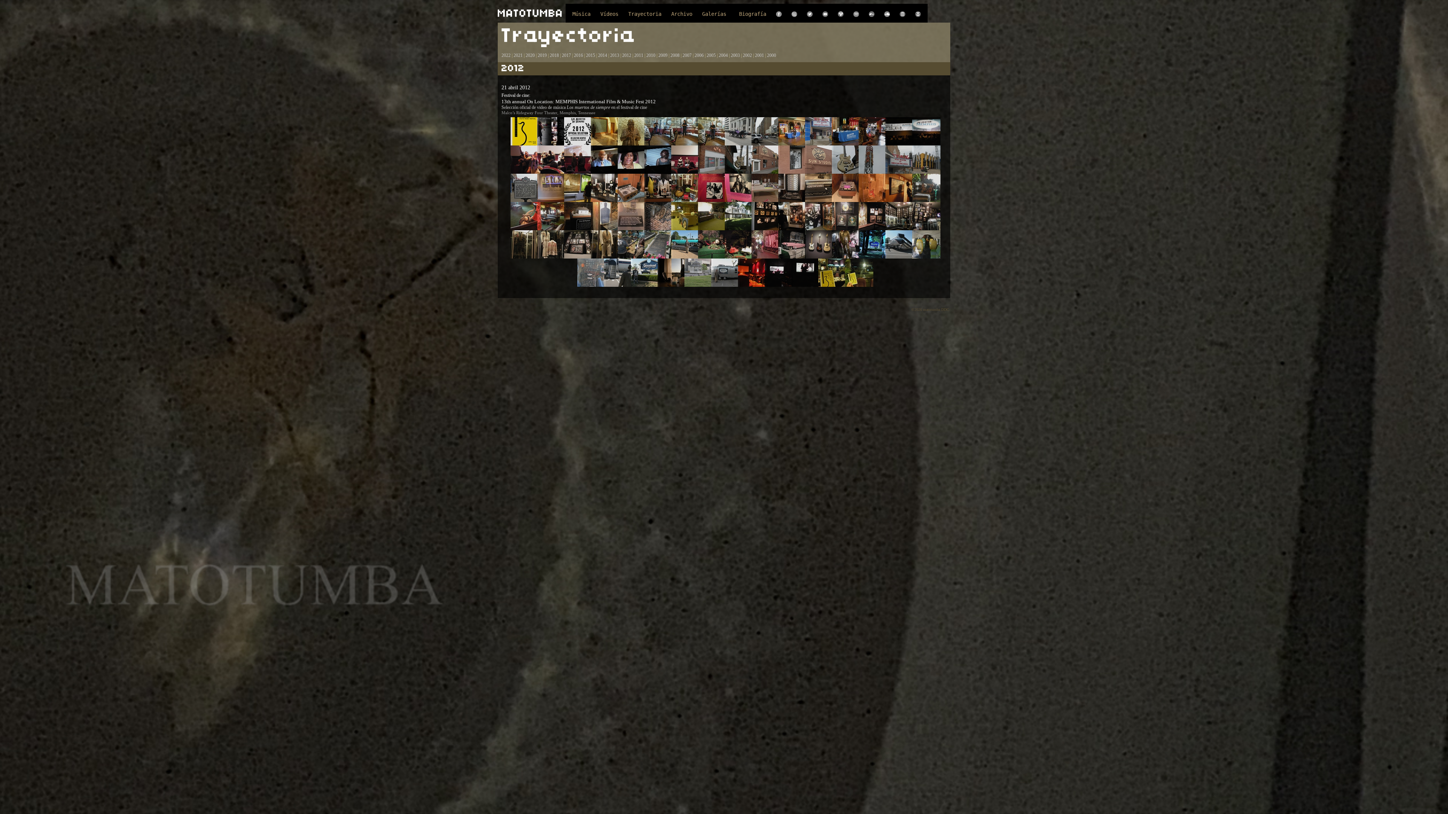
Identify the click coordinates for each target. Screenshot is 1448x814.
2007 (687, 55)
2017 (566, 55)
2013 (614, 55)
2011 (638, 55)
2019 (542, 55)
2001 (759, 55)
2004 (723, 55)
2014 (602, 55)
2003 (735, 55)
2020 (530, 55)
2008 (675, 55)
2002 (747, 55)
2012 (626, 55)
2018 (554, 55)
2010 (650, 55)
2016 (578, 55)
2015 (590, 55)
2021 (518, 55)
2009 (662, 55)
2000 (771, 55)
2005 (711, 55)
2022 (506, 55)
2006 (699, 55)
